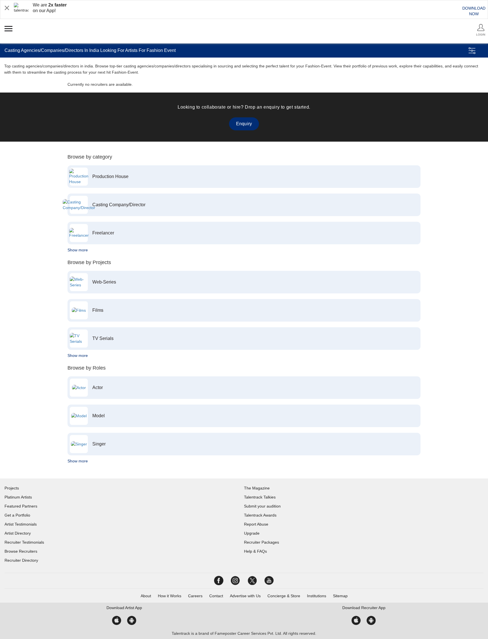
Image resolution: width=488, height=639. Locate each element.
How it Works (169, 596)
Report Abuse (256, 524)
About (146, 596)
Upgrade (252, 533)
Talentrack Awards (260, 515)
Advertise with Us (245, 596)
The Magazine (257, 488)
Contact (216, 596)
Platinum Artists (18, 497)
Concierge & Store (283, 596)
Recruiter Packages (261, 542)
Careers (195, 596)
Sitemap (340, 596)
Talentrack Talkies (260, 497)
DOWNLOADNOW (473, 11)
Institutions (316, 596)
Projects (12, 488)
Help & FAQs (255, 551)
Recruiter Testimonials (24, 542)
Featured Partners (21, 506)
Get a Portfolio (17, 515)
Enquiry (244, 123)
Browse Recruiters (21, 551)
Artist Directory (18, 533)
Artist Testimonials (21, 524)
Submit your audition (262, 506)
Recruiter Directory (21, 560)
